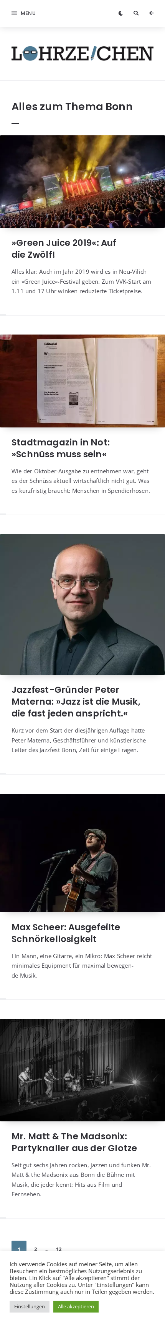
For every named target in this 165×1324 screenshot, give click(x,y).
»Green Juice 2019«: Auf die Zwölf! (64, 249)
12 (58, 1249)
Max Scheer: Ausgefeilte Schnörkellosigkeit (66, 933)
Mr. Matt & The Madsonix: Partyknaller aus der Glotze (74, 1142)
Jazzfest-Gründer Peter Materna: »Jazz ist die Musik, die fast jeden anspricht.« (76, 702)
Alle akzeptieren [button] (76, 1306)
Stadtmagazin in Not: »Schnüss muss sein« (61, 448)
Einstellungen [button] (29, 1306)
